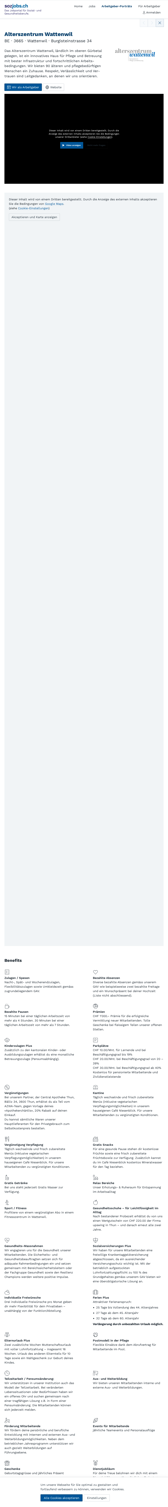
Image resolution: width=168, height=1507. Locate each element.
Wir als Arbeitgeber (25, 87)
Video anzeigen (73, 145)
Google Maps (54, 203)
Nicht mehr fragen (96, 145)
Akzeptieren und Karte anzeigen (34, 217)
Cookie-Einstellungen (99, 137)
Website (56, 87)
